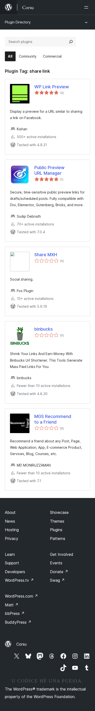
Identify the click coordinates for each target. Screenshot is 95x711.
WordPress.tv (19, 580)
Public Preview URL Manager (49, 170)
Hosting (12, 529)
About (10, 512)
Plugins (56, 529)
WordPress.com (21, 596)
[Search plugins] (71, 42)
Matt (12, 604)
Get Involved (61, 554)
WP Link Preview (51, 86)
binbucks (43, 329)
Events (56, 562)
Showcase (59, 512)
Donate (59, 571)
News (10, 521)
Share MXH (45, 254)
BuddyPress (18, 622)
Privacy (11, 538)
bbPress (15, 613)
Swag (57, 580)
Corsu (21, 644)
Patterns (57, 538)
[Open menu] (87, 7)
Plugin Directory (18, 22)
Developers (15, 571)
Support (12, 562)
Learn (10, 554)
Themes (57, 521)
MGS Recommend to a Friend (52, 419)
